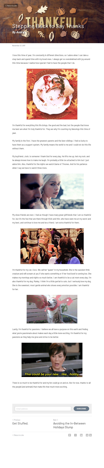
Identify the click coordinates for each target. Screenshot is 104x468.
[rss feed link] (90, 435)
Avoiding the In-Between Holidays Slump (69, 425)
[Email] (87, 435)
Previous (17, 420)
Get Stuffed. (20, 423)
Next (54, 420)
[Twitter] (75, 435)
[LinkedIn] (81, 435)
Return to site (12, 6)
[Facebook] (69, 435)
